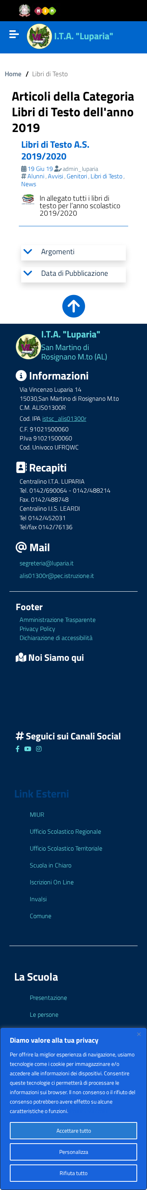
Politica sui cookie (90, 1111)
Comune (40, 915)
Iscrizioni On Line (52, 882)
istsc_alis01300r (64, 418)
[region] (73, 1108)
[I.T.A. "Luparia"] (39, 35)
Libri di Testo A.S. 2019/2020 (55, 150)
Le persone (44, 1014)
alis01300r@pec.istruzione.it (57, 575)
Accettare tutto (73, 1130)
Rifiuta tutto (73, 1173)
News (28, 184)
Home (13, 73)
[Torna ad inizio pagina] (73, 311)
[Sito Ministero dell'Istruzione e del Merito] (40, 11)
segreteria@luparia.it (47, 563)
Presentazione (48, 997)
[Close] (138, 1034)
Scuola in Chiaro (50, 865)
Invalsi (38, 899)
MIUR (37, 814)
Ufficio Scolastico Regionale (65, 831)
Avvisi (55, 176)
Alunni (35, 176)
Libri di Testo (106, 176)
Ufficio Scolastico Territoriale (66, 848)
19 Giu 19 (40, 168)
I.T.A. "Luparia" (83, 36)
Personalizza (73, 1152)
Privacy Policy (37, 628)
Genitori (77, 176)
